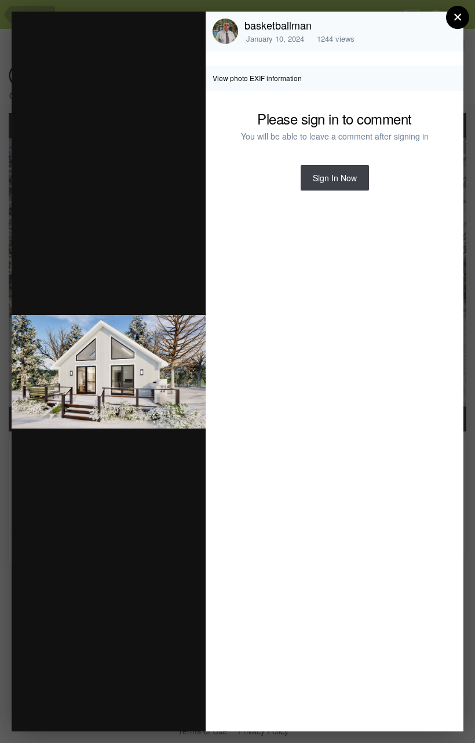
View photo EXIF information (257, 78)
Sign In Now (335, 178)
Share (167, 710)
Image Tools (89, 710)
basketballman (278, 24)
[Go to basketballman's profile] (225, 31)
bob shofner (108, 56)
